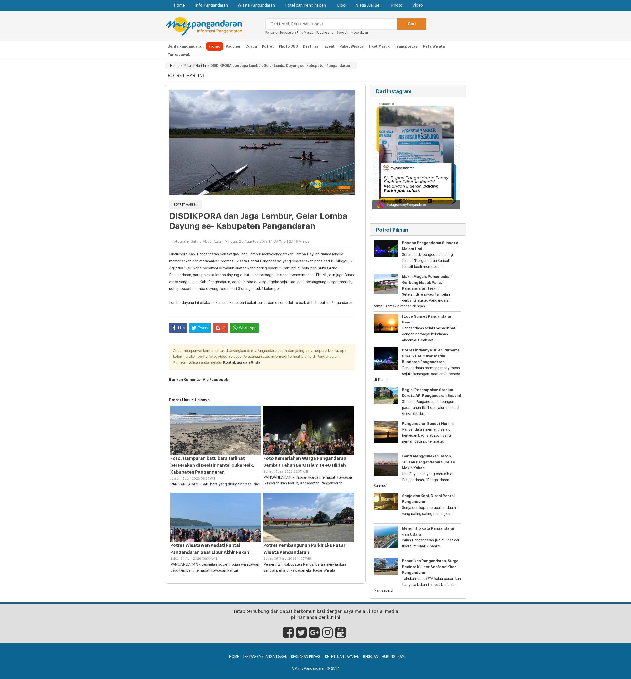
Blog (341, 5)
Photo (397, 5)
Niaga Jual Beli (368, 5)
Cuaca (251, 46)
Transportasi (406, 46)
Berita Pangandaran (186, 46)
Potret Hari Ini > (195, 66)
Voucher (233, 46)
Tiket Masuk (379, 46)
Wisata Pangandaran (256, 5)
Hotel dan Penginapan (305, 5)
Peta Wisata (434, 46)
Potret (268, 46)
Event (330, 46)
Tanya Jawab (179, 54)
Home (179, 5)
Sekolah (342, 32)
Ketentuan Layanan (342, 657)
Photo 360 (288, 46)
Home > (176, 66)
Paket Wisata (351, 46)
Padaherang (324, 32)
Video (417, 5)
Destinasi (311, 46)
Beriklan (370, 657)
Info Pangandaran (211, 5)
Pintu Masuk (305, 32)
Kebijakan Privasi (306, 657)
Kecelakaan (360, 32)
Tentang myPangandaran (265, 657)
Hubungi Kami (393, 657)
